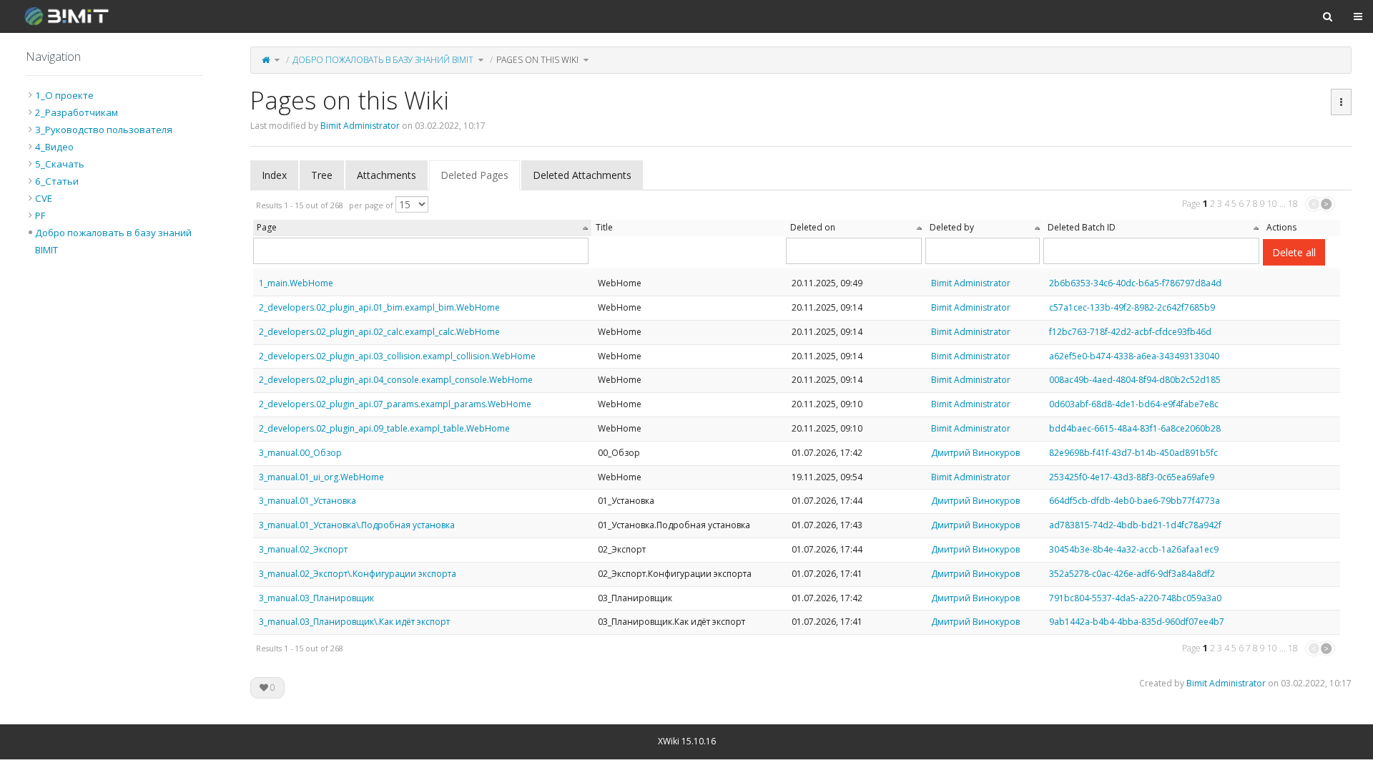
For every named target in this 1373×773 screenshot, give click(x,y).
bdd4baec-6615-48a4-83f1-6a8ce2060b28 (1135, 428)
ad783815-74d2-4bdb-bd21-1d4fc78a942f (1135, 525)
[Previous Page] (1312, 204)
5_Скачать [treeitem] (59, 163)
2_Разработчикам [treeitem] (76, 112)
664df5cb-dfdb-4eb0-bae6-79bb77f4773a (1134, 501)
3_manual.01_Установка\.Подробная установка (357, 525)
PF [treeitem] (40, 215)
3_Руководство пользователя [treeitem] (103, 129)
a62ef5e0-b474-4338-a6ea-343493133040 (1134, 356)
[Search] (1327, 16)
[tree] (114, 172)
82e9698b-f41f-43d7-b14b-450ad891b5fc (1133, 453)
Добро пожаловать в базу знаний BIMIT (382, 60)
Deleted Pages (474, 175)
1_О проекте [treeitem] (64, 95)
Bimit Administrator (360, 126)
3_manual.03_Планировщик (316, 598)
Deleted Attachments (582, 175)
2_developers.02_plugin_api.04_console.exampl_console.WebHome (396, 380)
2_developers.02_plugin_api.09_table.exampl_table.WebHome (384, 428)
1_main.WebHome (296, 283)
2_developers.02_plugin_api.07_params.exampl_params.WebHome (395, 404)
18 (1293, 204)
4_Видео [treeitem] (54, 146)
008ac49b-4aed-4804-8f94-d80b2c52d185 (1135, 380)
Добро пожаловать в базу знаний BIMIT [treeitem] (113, 241)
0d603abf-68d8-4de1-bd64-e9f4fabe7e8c (1134, 404)
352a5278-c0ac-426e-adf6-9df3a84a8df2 (1132, 574)
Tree (322, 175)
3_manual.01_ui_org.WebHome (321, 477)
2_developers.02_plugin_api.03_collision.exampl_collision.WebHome (397, 356)
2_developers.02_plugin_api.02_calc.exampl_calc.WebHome (379, 332)
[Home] (266, 60)
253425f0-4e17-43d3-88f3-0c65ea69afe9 (1131, 477)
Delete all (1294, 252)
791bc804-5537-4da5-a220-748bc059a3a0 (1135, 598)
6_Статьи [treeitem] (57, 181)
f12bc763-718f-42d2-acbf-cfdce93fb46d (1130, 332)
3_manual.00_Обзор (300, 453)
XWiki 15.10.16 (687, 741)
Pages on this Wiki (537, 60)
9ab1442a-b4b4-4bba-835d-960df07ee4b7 (1136, 622)
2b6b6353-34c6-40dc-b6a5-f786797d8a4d (1135, 283)
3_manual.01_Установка (307, 501)
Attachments (386, 175)
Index (274, 175)
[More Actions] (1341, 102)
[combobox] (854, 251)
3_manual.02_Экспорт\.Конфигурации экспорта (357, 574)
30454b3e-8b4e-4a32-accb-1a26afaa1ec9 (1134, 549)
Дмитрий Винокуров (975, 453)
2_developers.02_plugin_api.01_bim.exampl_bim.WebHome (379, 307)
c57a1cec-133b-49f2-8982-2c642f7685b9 (1132, 307)
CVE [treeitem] (43, 198)
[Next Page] (1327, 204)
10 (1272, 204)
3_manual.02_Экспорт (303, 549)
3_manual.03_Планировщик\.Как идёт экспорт (354, 622)
